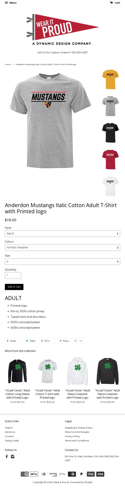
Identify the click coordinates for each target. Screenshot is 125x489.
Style (8, 227)
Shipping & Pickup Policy (78, 427)
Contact (9, 436)
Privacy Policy (72, 436)
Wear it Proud (61, 482)
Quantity (10, 269)
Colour (9, 241)
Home (8, 64)
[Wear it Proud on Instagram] (12, 457)
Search (9, 427)
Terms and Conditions (77, 440)
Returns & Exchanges (77, 432)
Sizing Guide (12, 440)
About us (10, 432)
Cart (117, 2)
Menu (12, 2)
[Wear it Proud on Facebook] (6, 457)
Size (7, 255)
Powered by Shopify (81, 482)
